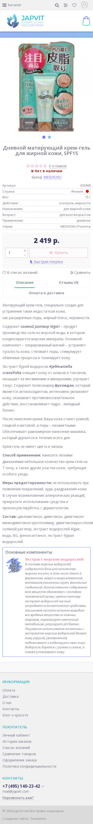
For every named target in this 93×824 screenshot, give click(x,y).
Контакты (10, 708)
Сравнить (82, 272)
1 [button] (43, 137)
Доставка (10, 696)
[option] (46, 86)
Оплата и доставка (46, 292)
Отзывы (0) (68, 282)
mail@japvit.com (15, 791)
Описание (24, 282)
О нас (7, 702)
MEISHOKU (52, 177)
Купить (61, 252)
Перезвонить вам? (18, 797)
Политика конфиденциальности (29, 766)
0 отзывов (57, 166)
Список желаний (16, 747)
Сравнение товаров (19, 753)
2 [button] (49, 137)
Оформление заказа (19, 760)
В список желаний (21, 272)
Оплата (8, 690)
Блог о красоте (15, 715)
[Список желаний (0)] (74, 5)
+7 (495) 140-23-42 (21, 786)
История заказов (16, 741)
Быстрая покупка (48, 261)
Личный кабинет (16, 735)
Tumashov (38, 818)
